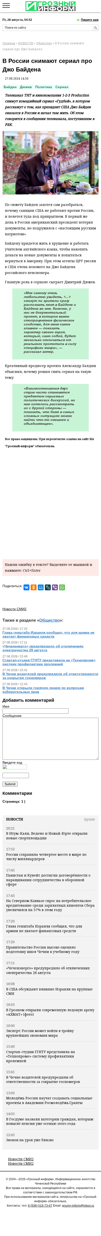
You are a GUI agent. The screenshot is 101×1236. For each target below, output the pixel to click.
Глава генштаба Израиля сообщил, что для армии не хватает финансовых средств (44, 928)
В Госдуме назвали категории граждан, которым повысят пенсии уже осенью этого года (49, 1121)
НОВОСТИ (25, 43)
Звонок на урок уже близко (30, 1140)
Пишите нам (90, 20)
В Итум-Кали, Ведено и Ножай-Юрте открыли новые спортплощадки (47, 835)
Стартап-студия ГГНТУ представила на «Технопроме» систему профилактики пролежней (40, 1056)
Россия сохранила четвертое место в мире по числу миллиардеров (46, 856)
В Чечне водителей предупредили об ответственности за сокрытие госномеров (43, 1079)
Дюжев (26, 87)
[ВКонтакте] (26, 587)
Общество (44, 43)
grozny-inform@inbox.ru (78, 1205)
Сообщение (12, 716)
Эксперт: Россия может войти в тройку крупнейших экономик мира (40, 1032)
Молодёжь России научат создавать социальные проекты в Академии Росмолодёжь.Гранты (49, 1100)
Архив (89, 819)
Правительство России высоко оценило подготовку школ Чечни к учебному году (42, 949)
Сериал (61, 87)
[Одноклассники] (34, 587)
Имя (5, 706)
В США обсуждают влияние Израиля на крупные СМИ (49, 991)
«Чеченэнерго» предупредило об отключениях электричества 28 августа (48, 970)
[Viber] (55, 587)
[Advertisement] (50, 502)
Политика (43, 87)
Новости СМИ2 (21, 1159)
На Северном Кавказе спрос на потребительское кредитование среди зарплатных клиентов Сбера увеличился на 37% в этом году (50, 905)
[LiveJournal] (48, 587)
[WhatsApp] (62, 587)
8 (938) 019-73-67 (40, 1205)
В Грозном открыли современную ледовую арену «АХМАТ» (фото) (50, 1012)
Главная (8, 43)
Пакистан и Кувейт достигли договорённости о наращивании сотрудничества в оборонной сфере (48, 880)
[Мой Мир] (41, 587)
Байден (10, 87)
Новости (14, 819)
